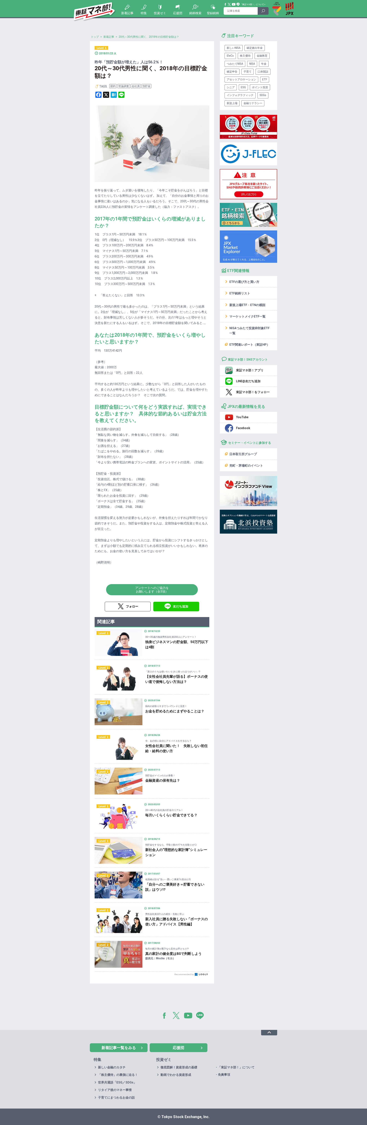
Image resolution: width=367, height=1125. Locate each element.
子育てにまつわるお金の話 (116, 1097)
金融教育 (262, 55)
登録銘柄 (213, 13)
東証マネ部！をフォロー (253, 392)
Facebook (225, 4)
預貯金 (146, 86)
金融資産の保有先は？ (162, 780)
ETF (264, 79)
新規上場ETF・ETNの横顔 (247, 305)
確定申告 (232, 71)
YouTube (234, 4)
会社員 (136, 86)
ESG (243, 87)
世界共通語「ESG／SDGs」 (117, 1082)
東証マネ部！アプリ (250, 370)
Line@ (238, 4)
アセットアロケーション (241, 79)
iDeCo (230, 55)
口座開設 (263, 71)
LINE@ (201, 1016)
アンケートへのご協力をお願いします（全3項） (152, 589)
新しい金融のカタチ (112, 1067)
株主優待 (245, 55)
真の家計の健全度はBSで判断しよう (173, 954)
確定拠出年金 (255, 47)
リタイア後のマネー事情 (115, 1090)
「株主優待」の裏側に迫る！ (118, 1075)
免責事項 (224, 1074)
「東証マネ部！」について (252, 4)
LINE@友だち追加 (248, 381)
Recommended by (184, 974)
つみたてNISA (235, 63)
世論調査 (123, 86)
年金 (263, 63)
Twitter (229, 4)
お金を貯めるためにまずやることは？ (174, 711)
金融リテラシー (253, 103)
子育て (248, 71)
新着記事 (127, 13)
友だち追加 (180, 606)
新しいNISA (233, 47)
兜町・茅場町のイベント (246, 465)
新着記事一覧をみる (118, 1047)
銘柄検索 (195, 13)
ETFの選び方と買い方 (244, 282)
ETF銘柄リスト (239, 293)
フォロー (132, 606)
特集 (144, 13)
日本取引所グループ (243, 454)
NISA (252, 63)
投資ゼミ (160, 13)
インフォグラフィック (240, 95)
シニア (231, 87)
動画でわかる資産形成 (176, 1075)
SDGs (263, 95)
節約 (113, 86)
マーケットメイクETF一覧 (247, 316)
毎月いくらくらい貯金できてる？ (171, 815)
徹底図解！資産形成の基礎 (179, 1067)
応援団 (177, 13)
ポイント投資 (260, 87)
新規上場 (232, 103)
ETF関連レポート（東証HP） (249, 344)
